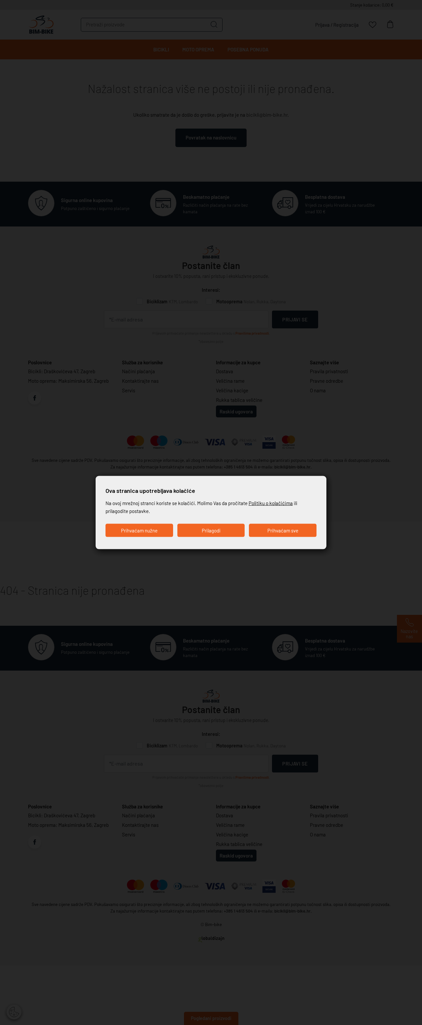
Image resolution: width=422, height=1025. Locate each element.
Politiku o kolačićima (271, 503)
